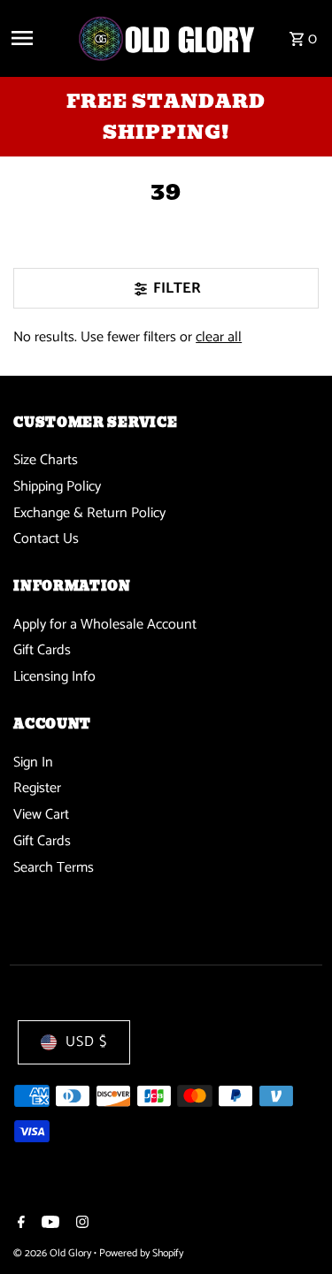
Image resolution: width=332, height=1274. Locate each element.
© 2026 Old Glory (53, 1253)
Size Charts (45, 460)
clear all (219, 337)
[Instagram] (80, 1224)
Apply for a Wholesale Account (105, 625)
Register (37, 788)
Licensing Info (54, 677)
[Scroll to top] (294, 1227)
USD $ (86, 1042)
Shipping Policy (57, 487)
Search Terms (53, 868)
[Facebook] (19, 1224)
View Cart (41, 815)
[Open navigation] (37, 38)
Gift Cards (42, 650)
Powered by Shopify (141, 1253)
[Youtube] (48, 1224)
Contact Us (46, 539)
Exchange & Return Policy (89, 513)
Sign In (33, 762)
